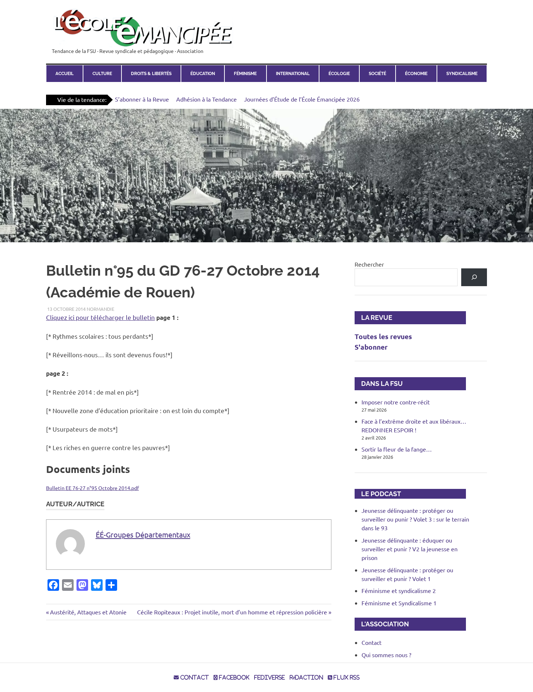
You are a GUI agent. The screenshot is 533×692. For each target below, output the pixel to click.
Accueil (64, 73)
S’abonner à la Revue (142, 99)
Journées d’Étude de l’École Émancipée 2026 (302, 99)
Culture (102, 73)
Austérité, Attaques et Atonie (88, 611)
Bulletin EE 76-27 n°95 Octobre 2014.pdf (92, 488)
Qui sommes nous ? (386, 654)
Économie (416, 73)
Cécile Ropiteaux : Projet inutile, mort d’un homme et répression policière (232, 611)
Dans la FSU (379, 383)
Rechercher (369, 264)
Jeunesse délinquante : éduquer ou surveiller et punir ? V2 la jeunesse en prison (409, 548)
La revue (373, 317)
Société (377, 73)
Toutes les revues (383, 336)
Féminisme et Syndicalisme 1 (399, 602)
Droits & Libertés (151, 73)
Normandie (100, 309)
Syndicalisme (462, 73)
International (293, 73)
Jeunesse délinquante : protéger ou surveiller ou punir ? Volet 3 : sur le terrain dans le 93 (415, 519)
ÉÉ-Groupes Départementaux (143, 534)
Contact (371, 642)
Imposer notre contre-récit (395, 401)
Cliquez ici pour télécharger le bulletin (100, 317)
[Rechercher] (474, 277)
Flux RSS (346, 677)
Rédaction (306, 677)
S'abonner (371, 346)
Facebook (233, 677)
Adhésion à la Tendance (206, 99)
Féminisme (245, 73)
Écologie (339, 73)
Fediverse (269, 677)
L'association (382, 624)
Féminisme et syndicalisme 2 (398, 590)
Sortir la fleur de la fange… (396, 449)
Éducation (202, 73)
